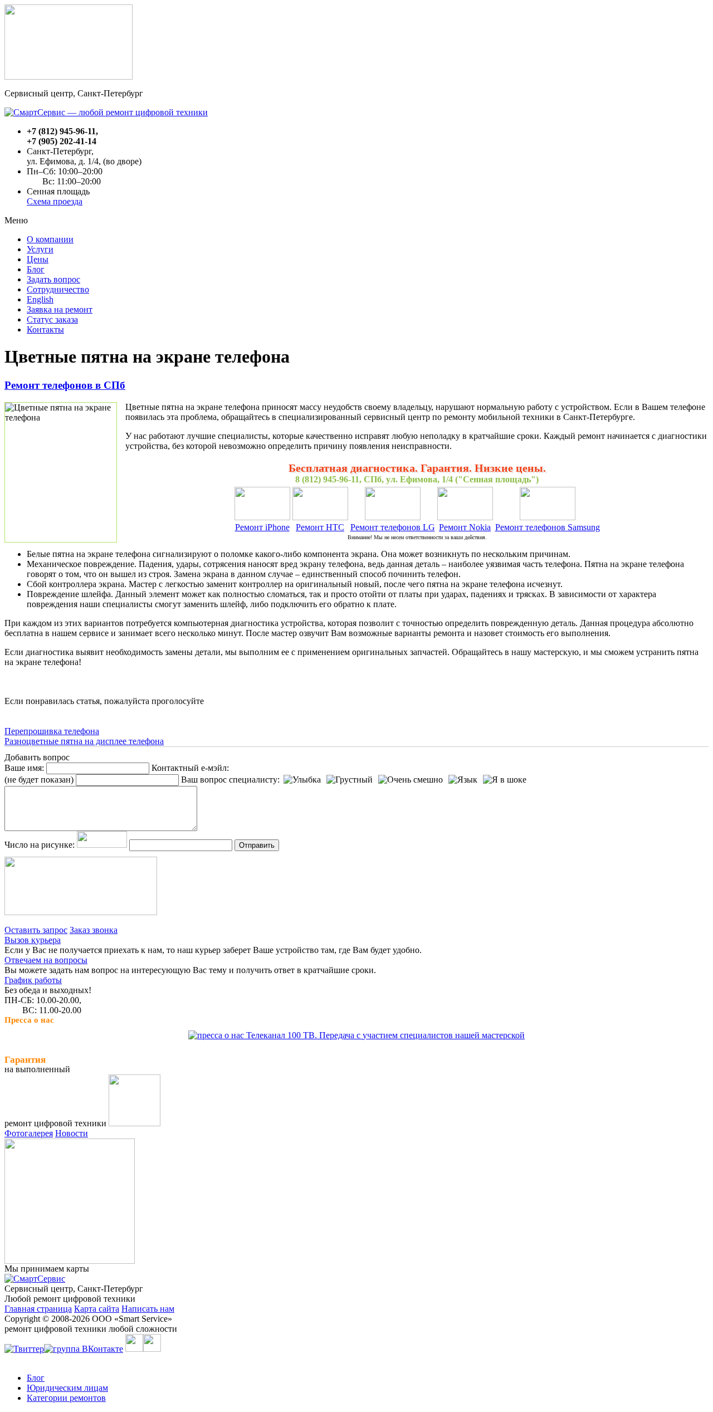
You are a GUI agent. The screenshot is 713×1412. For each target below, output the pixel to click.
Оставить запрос (35, 930)
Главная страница (38, 1308)
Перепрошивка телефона (51, 731)
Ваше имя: (24, 768)
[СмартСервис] (34, 1278)
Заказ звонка (94, 930)
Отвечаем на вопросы (45, 960)
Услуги (40, 249)
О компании (50, 239)
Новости (71, 1133)
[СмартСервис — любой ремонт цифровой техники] (106, 112)
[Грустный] (349, 780)
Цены (37, 259)
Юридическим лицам (67, 1388)
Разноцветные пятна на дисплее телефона (84, 741)
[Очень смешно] (410, 780)
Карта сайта (96, 1308)
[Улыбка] (302, 780)
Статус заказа (52, 319)
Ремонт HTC (320, 527)
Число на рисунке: (39, 844)
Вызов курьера (32, 940)
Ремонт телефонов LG (392, 527)
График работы (33, 980)
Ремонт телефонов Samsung (547, 527)
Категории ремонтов (66, 1398)
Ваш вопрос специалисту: (230, 779)
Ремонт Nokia (465, 527)
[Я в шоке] (504, 780)
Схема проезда (54, 201)
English (40, 299)
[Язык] (462, 780)
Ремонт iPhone (262, 527)
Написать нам (147, 1308)
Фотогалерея (28, 1133)
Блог (36, 269)
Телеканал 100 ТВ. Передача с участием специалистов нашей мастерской (384, 1035)
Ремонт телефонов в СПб (64, 385)
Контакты (45, 329)
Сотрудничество (58, 289)
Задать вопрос (53, 279)
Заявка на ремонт (59, 309)
